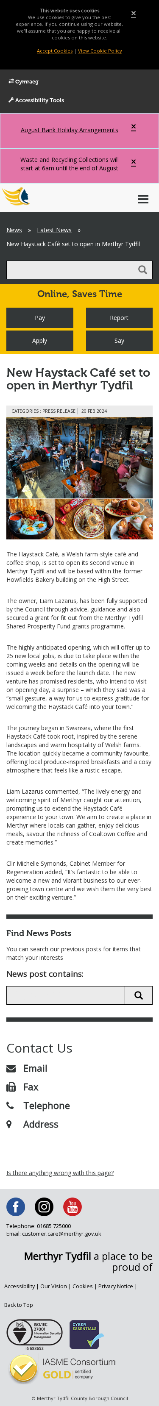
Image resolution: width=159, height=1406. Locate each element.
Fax (31, 1086)
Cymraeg (26, 82)
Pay (40, 318)
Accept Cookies (55, 50)
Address (41, 1123)
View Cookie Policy (100, 50)
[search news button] (139, 995)
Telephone (46, 1105)
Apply (39, 340)
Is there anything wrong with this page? (60, 1173)
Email (35, 1067)
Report (119, 318)
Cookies (83, 1286)
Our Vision (53, 1286)
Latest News (54, 230)
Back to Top (18, 1305)
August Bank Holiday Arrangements (69, 130)
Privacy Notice (115, 1286)
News (14, 230)
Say (119, 340)
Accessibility (19, 1286)
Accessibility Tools (39, 100)
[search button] (143, 270)
